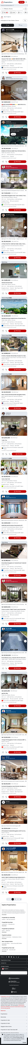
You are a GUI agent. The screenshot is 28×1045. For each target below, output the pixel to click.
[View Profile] (14, 30)
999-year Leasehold (11, 919)
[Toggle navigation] (26, 2)
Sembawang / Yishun (16, 936)
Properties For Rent (5, 1023)
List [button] (8, 25)
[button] (2, 16)
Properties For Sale (5, 1020)
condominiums (21, 1005)
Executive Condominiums (15, 1006)
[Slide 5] (13, 187)
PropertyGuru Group (6, 960)
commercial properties (5, 1008)
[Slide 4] (12, 187)
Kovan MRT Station (6, 943)
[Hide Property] (22, 34)
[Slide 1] (11, 98)
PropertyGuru (4, 1014)
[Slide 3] (11, 187)
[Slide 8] (17, 187)
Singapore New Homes (6, 1026)
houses (22, 1006)
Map (21, 25)
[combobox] (13, 8)
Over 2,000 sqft (5, 949)
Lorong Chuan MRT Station (16, 943)
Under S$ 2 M (4, 924)
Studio (3, 930)
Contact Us (3, 963)
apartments (3, 1006)
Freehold (3, 919)
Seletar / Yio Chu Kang (6, 936)
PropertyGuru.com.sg (5, 996)
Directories (3, 1017)
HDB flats (8, 1006)
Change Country (5, 966)
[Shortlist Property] (25, 34)
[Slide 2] (10, 187)
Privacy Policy (20, 1037)
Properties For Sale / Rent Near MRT (9, 1029)
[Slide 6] (15, 187)
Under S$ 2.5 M (11, 924)
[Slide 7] (16, 187)
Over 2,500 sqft (12, 949)
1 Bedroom (8, 930)
